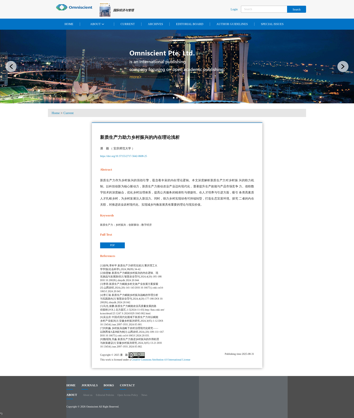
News (144, 395)
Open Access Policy (127, 395)
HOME (71, 385)
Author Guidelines (232, 24)
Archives (155, 24)
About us (87, 395)
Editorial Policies (105, 395)
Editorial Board (189, 24)
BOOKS (109, 385)
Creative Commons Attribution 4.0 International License (160, 359)
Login (234, 9)
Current (128, 24)
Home (69, 24)
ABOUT (71, 394)
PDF (112, 245)
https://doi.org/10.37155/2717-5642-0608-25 (123, 156)
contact (127, 385)
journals (89, 385)
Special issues (272, 24)
